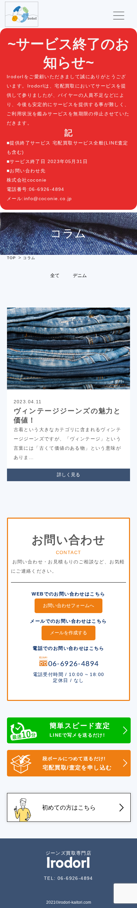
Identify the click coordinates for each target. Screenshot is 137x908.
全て (55, 275)
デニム (80, 275)
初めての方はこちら (69, 807)
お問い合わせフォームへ (68, 605)
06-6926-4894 (75, 878)
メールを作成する (68, 632)
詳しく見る (68, 474)
